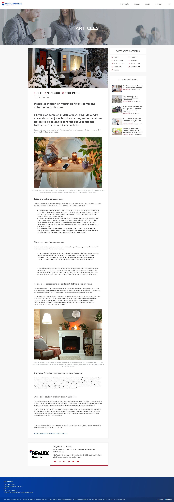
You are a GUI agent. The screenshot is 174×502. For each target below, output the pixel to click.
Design (39, 93)
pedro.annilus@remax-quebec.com (21, 492)
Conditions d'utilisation (99, 499)
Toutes (116, 57)
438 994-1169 (11, 490)
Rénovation (135, 63)
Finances (134, 57)
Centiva (168, 499)
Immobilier (134, 60)
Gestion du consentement (116, 499)
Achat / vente (118, 63)
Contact (158, 4)
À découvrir (118, 60)
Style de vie (135, 67)
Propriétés (124, 4)
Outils (147, 4)
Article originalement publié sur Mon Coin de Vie (50, 433)
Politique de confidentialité (82, 499)
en (169, 4)
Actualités (117, 67)
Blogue (137, 4)
